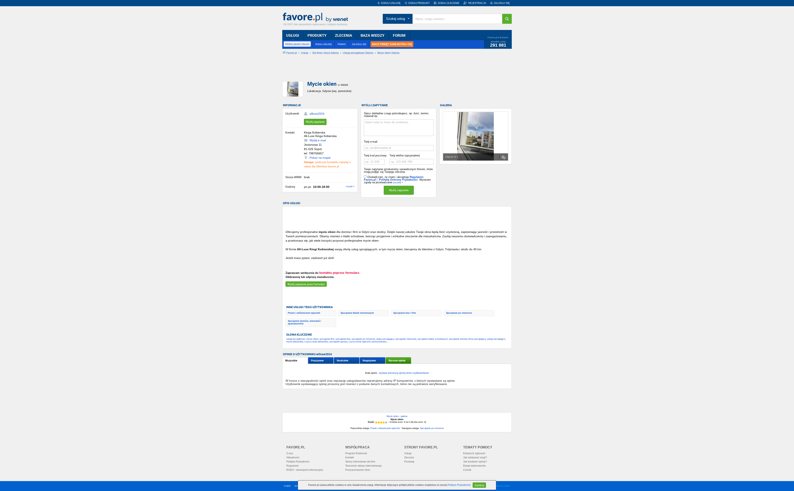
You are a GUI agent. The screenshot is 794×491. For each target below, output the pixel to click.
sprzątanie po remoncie (363, 339)
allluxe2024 (317, 113)
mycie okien (312, 339)
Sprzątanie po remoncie (459, 313)
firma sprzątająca (477, 339)
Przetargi (409, 461)
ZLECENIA (343, 35)
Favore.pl (316, 17)
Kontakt (349, 457)
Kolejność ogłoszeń (474, 453)
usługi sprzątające (496, 339)
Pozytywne (317, 360)
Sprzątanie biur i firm (404, 313)
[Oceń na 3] (381, 422)
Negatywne (369, 360)
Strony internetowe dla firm (360, 461)
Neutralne (342, 360)
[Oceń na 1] (376, 422)
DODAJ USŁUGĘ (391, 3)
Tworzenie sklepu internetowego (363, 465)
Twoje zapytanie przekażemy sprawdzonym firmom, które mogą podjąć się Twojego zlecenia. (398, 170)
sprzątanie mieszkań (405, 339)
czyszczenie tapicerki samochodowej (367, 341)
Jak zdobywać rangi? (475, 457)
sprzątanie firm (326, 339)
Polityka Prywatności (298, 461)
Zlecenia (409, 457)
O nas (289, 453)
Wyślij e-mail (318, 140)
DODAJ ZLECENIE (448, 3)
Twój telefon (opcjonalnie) (405, 155)
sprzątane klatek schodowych (432, 339)
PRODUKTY (316, 35)
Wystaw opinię (397, 360)
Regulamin (292, 465)
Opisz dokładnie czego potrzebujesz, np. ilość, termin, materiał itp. (396, 114)
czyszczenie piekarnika (316, 341)
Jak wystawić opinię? (475, 461)
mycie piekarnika (294, 341)
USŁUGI (292, 35)
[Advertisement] (382, 71)
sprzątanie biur (343, 339)
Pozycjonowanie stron (357, 469)
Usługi (407, 453)
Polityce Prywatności (459, 485)
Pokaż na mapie (320, 157)
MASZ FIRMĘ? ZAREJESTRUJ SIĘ (392, 44)
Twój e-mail (370, 141)
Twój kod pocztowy (375, 155)
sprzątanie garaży (338, 341)
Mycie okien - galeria (397, 416)
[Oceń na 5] (386, 422)
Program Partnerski (356, 453)
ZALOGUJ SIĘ (502, 3)
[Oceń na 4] (384, 422)
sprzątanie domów (458, 339)
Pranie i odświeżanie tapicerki (304, 313)
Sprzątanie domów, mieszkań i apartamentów (304, 322)
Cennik (467, 469)
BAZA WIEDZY (372, 35)
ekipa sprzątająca (385, 339)
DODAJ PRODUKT (419, 3)
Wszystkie (291, 360)
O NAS (287, 486)
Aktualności (292, 457)
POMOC (342, 44)
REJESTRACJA (477, 3)
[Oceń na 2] (379, 422)
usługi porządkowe (295, 339)
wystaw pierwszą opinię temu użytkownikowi (404, 373)
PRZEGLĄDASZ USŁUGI (297, 44)
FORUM (399, 35)
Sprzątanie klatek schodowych (357, 313)
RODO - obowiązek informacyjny (304, 469)
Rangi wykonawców (474, 465)
